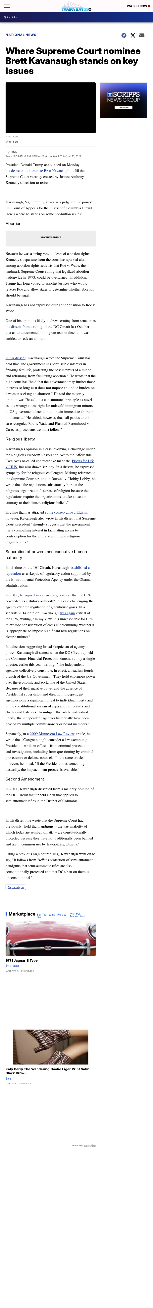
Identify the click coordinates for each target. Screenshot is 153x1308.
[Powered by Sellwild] (90, 1145)
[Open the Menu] (6, 6)
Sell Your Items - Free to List (51, 916)
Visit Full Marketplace (77, 915)
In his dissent (16, 357)
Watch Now (137, 6)
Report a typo (16, 887)
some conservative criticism (66, 512)
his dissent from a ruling (24, 326)
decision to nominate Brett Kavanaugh (40, 170)
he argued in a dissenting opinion (45, 594)
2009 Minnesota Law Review (52, 733)
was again (67, 612)
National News (21, 35)
